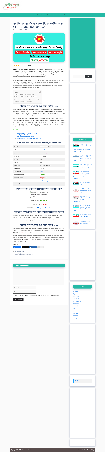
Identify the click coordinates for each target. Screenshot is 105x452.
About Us (76, 450)
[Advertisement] (82, 43)
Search (88, 76)
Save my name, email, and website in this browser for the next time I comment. (37, 295)
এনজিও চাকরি (75, 291)
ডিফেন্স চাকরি (75, 294)
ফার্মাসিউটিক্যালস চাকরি (77, 301)
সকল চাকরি (36, 15)
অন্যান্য (67, 15)
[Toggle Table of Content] (38, 92)
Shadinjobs (33, 450)
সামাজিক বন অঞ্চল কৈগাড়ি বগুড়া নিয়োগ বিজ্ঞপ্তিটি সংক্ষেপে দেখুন (26, 96)
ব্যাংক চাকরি (55, 15)
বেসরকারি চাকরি (76, 303)
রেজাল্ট (64, 15)
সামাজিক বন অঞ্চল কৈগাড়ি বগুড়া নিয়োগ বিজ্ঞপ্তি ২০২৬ (24, 94)
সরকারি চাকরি (42, 15)
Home (71, 450)
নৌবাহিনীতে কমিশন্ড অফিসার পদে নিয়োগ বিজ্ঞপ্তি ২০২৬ (24, 254)
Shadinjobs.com (79, 381)
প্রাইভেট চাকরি (48, 15)
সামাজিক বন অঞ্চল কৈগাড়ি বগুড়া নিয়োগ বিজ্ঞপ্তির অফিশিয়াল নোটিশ (27, 98)
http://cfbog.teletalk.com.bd (42, 208)
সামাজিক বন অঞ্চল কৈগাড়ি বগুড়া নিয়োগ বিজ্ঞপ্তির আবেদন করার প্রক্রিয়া (27, 100)
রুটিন (60, 15)
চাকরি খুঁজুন (75, 74)
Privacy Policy (90, 450)
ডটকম (24, 232)
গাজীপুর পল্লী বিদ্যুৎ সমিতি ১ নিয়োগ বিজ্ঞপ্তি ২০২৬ (23, 253)
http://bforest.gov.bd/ (45, 181)
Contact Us (83, 450)
